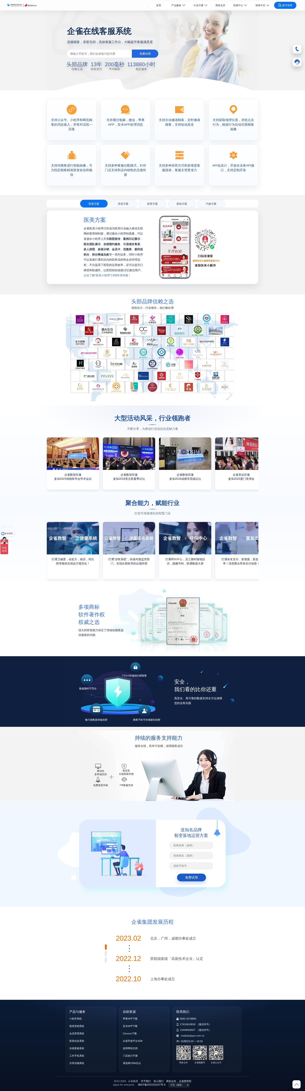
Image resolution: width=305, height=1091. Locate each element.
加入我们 (158, 1081)
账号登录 (287, 5)
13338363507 (187, 1030)
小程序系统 (75, 1018)
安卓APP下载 (130, 1026)
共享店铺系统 (76, 1063)
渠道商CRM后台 (132, 1063)
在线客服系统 (76, 1048)
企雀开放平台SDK (133, 1040)
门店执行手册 (130, 1055)
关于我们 (146, 1081)
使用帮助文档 (130, 1048)
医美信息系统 (76, 1040)
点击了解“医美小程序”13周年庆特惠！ (107, 275)
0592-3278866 (188, 1018)
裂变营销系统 (76, 1026)
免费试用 (145, 53)
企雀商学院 (185, 1081)
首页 (158, 5)
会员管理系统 (76, 1033)
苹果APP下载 (130, 1018)
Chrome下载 (130, 1033)
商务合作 (220, 5)
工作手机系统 (76, 1055)
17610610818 (187, 1024)
